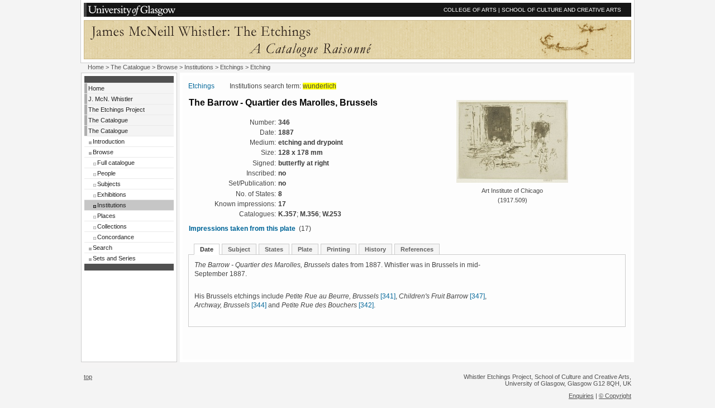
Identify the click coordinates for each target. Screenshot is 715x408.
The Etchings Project (116, 109)
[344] (258, 305)
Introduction (109, 141)
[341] (387, 296)
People (106, 173)
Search (102, 247)
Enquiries (581, 395)
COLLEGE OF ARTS (470, 10)
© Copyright (615, 395)
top (88, 376)
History (375, 249)
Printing (338, 249)
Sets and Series (114, 258)
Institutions (198, 67)
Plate (305, 249)
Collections (112, 226)
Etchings (232, 67)
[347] (477, 296)
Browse (167, 67)
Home (96, 67)
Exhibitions (111, 194)
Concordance (115, 237)
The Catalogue (130, 67)
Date (206, 249)
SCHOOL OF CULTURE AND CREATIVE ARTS (561, 10)
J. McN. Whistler (110, 99)
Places (106, 215)
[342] (366, 305)
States (274, 249)
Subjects (109, 184)
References (417, 249)
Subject (239, 249)
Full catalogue (116, 162)
